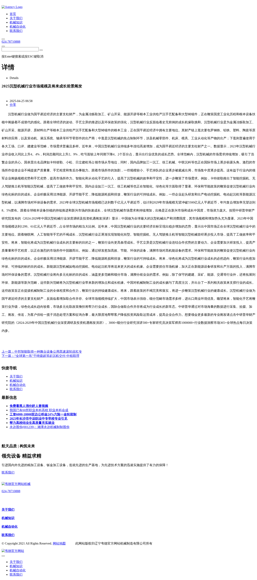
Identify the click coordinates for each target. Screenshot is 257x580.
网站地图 (59, 543)
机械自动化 (10, 526)
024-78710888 (11, 41)
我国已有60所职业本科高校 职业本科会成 (39, 410)
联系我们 (8, 472)
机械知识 (8, 518)
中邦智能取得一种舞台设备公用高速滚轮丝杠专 (48, 351)
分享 (13, 104)
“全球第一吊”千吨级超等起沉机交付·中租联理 (46, 355)
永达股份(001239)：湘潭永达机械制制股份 (39, 427)
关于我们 (8, 509)
